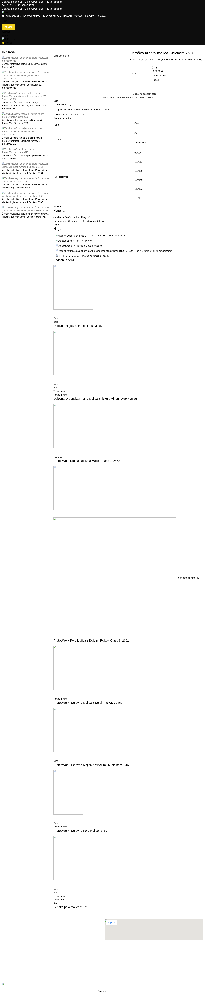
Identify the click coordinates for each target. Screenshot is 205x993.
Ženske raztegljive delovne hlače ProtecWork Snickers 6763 (24, 65)
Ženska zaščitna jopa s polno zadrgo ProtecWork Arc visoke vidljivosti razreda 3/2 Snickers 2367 (24, 105)
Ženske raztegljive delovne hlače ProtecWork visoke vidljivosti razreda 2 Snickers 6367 (24, 200)
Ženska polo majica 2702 (70, 907)
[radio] (176, 67)
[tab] (105, 97)
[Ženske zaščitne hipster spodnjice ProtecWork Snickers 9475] (25, 150)
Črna (136, 133)
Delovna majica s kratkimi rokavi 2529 (78, 326)
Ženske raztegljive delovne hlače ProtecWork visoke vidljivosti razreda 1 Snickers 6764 (24, 171)
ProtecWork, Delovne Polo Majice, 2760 (80, 830)
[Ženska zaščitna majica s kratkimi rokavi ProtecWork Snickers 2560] (25, 115)
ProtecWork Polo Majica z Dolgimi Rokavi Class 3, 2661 (91, 640)
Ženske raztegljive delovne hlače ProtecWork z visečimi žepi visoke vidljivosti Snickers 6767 (25, 215)
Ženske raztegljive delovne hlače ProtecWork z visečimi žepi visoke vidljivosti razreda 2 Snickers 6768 (25, 84)
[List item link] (51, 953)
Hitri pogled (56, 313)
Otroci (137, 123)
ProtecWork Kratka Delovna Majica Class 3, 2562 (86, 461)
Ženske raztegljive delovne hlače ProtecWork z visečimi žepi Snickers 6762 (25, 186)
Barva (135, 73)
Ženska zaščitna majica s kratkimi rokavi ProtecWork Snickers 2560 (22, 121)
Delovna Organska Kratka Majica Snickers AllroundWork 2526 (95, 398)
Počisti (155, 80)
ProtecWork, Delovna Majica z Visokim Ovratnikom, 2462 (91, 765)
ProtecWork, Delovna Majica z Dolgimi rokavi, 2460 (87, 702)
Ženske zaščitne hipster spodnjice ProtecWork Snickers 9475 (25, 157)
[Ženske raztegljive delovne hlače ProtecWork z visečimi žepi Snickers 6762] (25, 180)
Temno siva (140, 143)
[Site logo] (8, 12)
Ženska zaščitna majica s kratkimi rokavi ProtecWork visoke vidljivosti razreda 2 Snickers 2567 (22, 141)
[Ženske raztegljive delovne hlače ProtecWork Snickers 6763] (25, 59)
